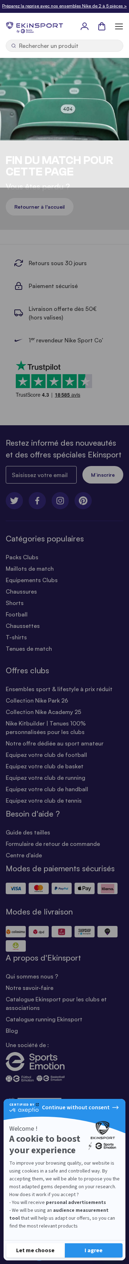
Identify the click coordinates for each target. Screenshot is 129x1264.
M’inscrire (103, 475)
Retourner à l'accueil (39, 207)
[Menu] (119, 26)
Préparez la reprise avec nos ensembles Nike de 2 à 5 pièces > (64, 6)
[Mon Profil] (84, 26)
